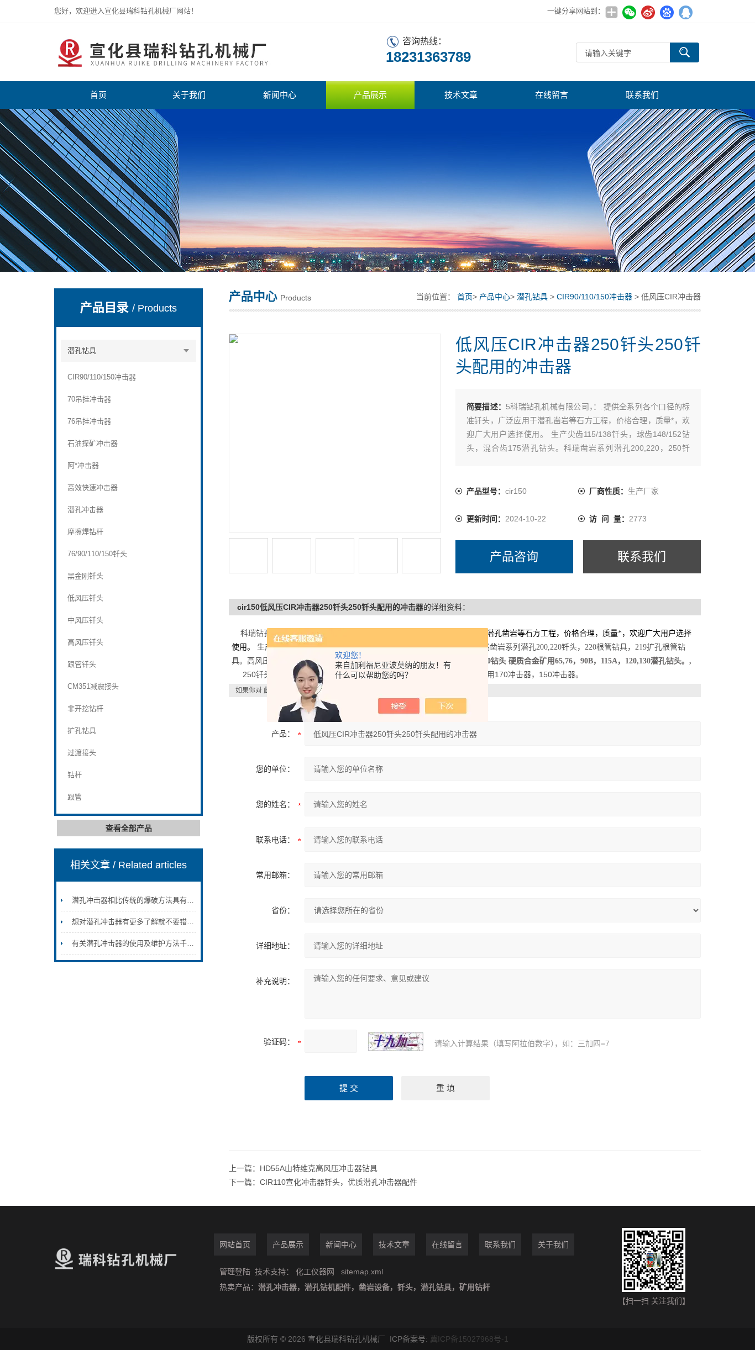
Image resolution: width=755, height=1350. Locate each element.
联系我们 (642, 94)
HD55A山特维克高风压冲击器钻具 (319, 1168)
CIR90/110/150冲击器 (101, 377)
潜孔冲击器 (85, 509)
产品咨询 (514, 556)
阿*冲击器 (83, 465)
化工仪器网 (315, 1271)
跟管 (74, 797)
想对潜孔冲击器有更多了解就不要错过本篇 (140, 921)
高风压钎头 (85, 642)
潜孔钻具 (81, 350)
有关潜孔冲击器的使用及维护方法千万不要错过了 (151, 943)
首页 (98, 94)
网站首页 (234, 1244)
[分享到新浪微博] (648, 12)
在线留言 (551, 94)
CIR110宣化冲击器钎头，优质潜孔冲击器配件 (338, 1182)
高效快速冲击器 (92, 487)
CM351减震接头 (93, 686)
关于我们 (189, 94)
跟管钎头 (81, 664)
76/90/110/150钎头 (97, 554)
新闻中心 (279, 94)
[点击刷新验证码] (395, 1041)
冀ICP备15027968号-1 (469, 1339)
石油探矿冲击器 (92, 443)
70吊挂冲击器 (89, 399)
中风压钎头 (85, 620)
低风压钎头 (85, 598)
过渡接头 (81, 752)
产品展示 (370, 94)
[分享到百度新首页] (666, 12)
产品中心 (494, 296)
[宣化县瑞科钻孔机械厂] (220, 52)
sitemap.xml (362, 1271)
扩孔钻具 (81, 730)
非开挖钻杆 (85, 708)
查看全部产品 (129, 828)
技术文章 (461, 94)
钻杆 (74, 775)
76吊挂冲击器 (89, 421)
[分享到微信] (629, 12)
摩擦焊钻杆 (85, 532)
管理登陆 (234, 1271)
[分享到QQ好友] (685, 12)
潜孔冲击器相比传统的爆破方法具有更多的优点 (147, 900)
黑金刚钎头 (85, 576)
